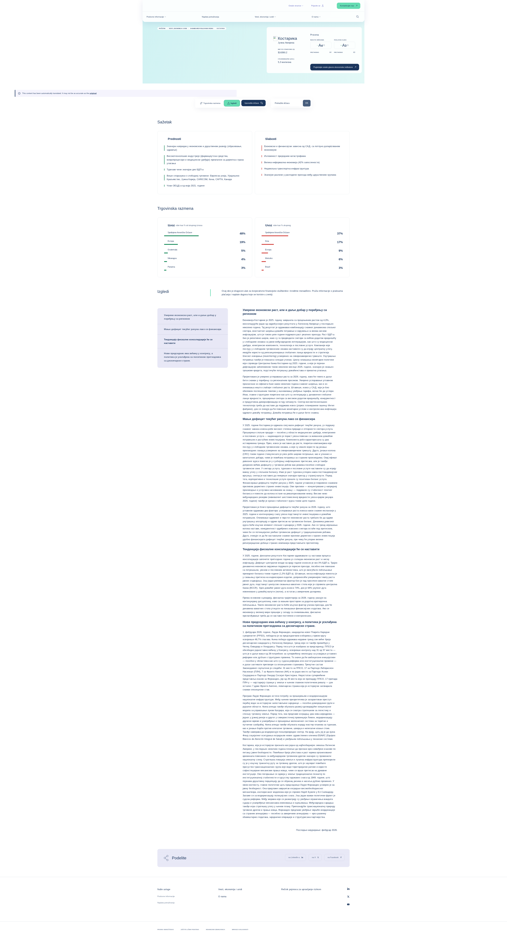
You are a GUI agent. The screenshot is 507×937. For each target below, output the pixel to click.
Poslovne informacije (166, 896)
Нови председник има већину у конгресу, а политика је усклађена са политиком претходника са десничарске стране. (192, 357)
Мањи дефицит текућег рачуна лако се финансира (192, 329)
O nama (222, 896)
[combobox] (287, 104)
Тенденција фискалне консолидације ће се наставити (188, 341)
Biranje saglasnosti (240, 929)
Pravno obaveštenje (165, 929)
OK (308, 103)
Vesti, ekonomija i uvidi (230, 889)
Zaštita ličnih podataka (190, 929)
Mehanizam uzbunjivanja (215, 929)
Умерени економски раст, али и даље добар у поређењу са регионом (190, 317)
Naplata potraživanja (166, 903)
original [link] (93, 93)
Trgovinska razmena (211, 103)
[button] (156, 17)
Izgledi (234, 103)
